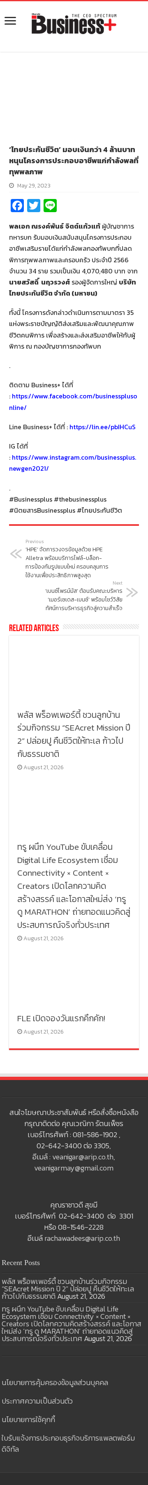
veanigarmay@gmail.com (73, 1167)
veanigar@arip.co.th (82, 1156)
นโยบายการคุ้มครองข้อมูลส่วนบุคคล (55, 1382)
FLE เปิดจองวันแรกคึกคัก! (61, 1018)
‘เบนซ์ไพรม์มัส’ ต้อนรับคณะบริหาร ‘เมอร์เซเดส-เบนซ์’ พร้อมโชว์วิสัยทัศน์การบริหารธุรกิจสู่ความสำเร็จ (84, 596)
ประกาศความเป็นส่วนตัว (37, 1400)
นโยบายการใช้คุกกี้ (28, 1419)
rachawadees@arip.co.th (82, 1238)
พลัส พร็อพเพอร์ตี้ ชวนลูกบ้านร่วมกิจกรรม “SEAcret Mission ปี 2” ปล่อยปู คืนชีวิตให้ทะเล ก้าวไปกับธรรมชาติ (73, 734)
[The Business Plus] (74, 23)
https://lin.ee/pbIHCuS (102, 427)
